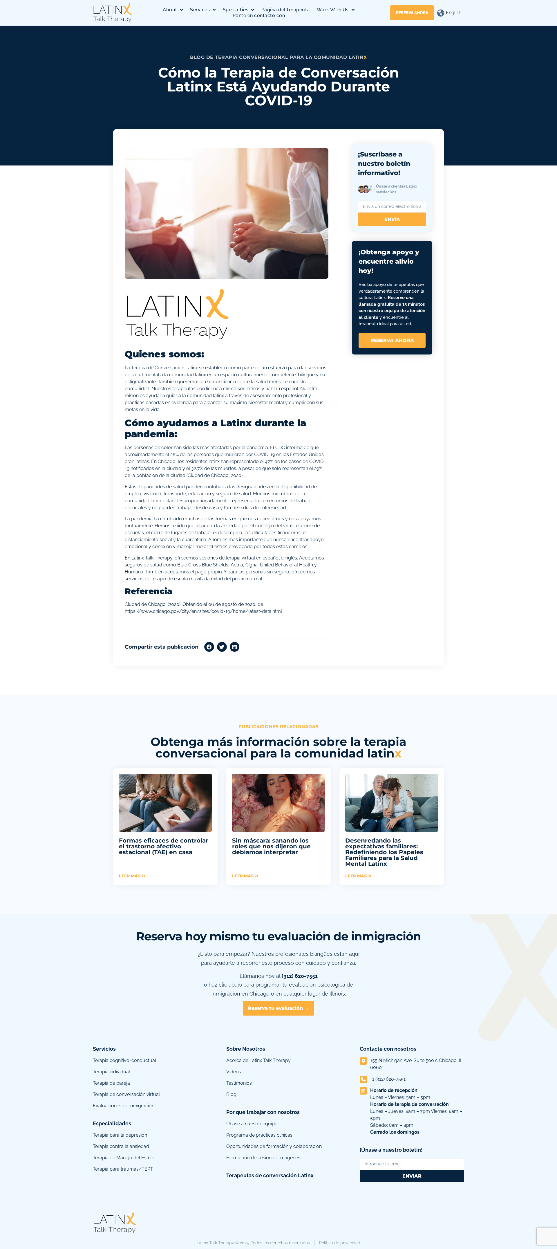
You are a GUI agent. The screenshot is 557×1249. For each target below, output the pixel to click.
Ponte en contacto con (259, 15)
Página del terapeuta (285, 9)
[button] (209, 647)
